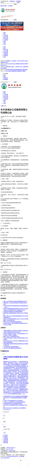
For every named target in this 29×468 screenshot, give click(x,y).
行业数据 (5, 39)
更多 (7, 351)
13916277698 (12, 450)
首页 (4, 32)
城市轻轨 (5, 78)
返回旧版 (18, 1)
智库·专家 (5, 38)
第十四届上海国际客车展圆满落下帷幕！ (16, 71)
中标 (4, 42)
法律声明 (5, 439)
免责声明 (5, 441)
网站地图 (5, 442)
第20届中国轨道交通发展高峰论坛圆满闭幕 (16, 69)
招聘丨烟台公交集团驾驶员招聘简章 (12, 321)
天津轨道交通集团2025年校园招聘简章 (13, 311)
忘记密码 (10, 5)
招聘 (2, 105)
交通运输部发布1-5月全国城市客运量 (12, 403)
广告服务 (5, 438)
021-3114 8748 (9, 449)
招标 (4, 41)
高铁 (4, 75)
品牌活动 (5, 55)
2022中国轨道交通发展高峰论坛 (11, 346)
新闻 (4, 34)
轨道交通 (5, 36)
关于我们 (5, 435)
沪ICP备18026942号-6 (12, 456)
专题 (4, 44)
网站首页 (12, 1)
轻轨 (4, 76)
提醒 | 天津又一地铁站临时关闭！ (11, 336)
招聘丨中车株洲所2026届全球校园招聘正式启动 (15, 301)
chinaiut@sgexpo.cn (10, 447)
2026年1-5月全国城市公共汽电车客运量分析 (14, 402)
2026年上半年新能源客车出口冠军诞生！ (13, 400)
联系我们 (5, 436)
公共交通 (5, 35)
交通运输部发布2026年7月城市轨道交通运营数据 (15, 396)
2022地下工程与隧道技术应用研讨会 (12, 348)
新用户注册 (3, 5)
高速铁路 (5, 79)
